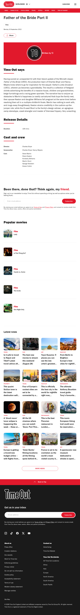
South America (48, 581)
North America (48, 577)
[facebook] (17, 533)
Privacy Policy (49, 207)
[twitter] (23, 533)
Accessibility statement (12, 579)
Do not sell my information (13, 571)
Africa (45, 565)
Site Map (7, 599)
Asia (44, 569)
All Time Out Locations (51, 561)
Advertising (47, 547)
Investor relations (10, 551)
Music (53, 10)
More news (40, 469)
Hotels (40, 10)
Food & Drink (25, 10)
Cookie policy (9, 575)
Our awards (8, 555)
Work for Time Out (10, 559)
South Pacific (47, 585)
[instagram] (5, 533)
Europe (45, 573)
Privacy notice (9, 567)
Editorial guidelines (11, 563)
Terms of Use (38, 207)
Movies (47, 10)
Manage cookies (10, 591)
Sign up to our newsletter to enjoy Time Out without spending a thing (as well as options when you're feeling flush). (39, 194)
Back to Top (42, 482)
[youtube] (29, 533)
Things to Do (14, 10)
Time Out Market (63, 10)
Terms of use (8, 583)
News (6, 10)
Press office (8, 547)
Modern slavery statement (13, 587)
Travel (34, 10)
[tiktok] (11, 533)
